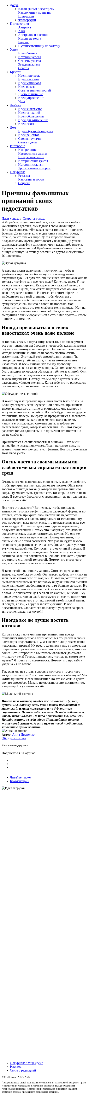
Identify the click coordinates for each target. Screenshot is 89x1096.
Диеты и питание (30, 94)
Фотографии (27, 20)
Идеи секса (26, 123)
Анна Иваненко (23, 734)
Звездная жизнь (29, 64)
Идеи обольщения (31, 116)
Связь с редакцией (23, 1070)
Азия (21, 31)
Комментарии (19, 781)
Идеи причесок (29, 75)
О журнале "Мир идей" (26, 1063)
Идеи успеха (10, 218)
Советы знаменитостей (34, 90)
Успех (14, 49)
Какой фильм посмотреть (36, 9)
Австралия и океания (33, 34)
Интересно (17, 146)
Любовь (15, 105)
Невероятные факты (32, 153)
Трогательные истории (34, 168)
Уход (21, 101)
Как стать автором (31, 179)
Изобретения (27, 149)
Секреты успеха (29, 60)
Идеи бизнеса (27, 53)
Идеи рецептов (29, 135)
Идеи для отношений (33, 120)
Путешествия (19, 23)
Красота (15, 72)
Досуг (14, 5)
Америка (24, 27)
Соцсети (24, 183)
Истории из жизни (31, 164)
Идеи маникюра (29, 83)
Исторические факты (33, 161)
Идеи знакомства (30, 109)
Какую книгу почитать (34, 12)
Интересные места (31, 157)
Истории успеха (29, 57)
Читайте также (20, 777)
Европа (23, 42)
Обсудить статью (14, 738)
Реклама (24, 175)
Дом (13, 127)
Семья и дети (27, 142)
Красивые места (29, 38)
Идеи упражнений (31, 98)
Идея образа (26, 86)
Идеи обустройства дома (35, 131)
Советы (23, 68)
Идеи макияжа (28, 79)
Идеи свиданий (29, 112)
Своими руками (29, 138)
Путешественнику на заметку (39, 46)
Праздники (26, 16)
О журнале (17, 172)
